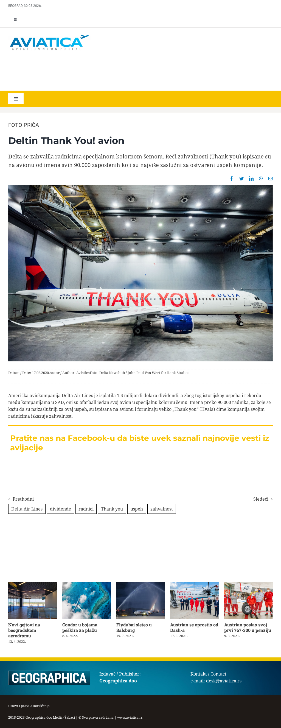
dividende (60, 509)
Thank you (112, 509)
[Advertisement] (87, 71)
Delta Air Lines (27, 509)
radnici (86, 509)
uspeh (136, 509)
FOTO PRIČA (23, 125)
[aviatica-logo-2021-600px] (49, 35)
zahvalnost (161, 509)
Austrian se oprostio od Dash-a (194, 627)
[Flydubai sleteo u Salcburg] (140, 585)
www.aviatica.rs (129, 717)
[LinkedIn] (251, 178)
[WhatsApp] (261, 178)
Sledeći (260, 499)
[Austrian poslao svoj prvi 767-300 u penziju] (248, 585)
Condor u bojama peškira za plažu (79, 627)
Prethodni (23, 499)
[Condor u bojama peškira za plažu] (86, 585)
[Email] (271, 178)
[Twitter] (241, 178)
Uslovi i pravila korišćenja (29, 706)
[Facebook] (232, 178)
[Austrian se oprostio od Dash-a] (194, 585)
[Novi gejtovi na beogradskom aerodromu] (32, 585)
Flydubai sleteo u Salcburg (134, 627)
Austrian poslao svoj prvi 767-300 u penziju (247, 627)
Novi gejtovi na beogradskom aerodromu (24, 630)
